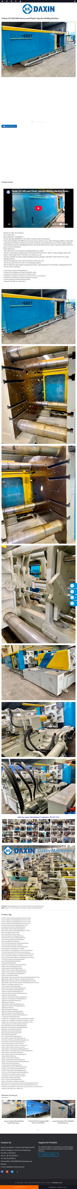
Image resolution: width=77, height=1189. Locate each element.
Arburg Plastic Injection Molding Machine (14, 927)
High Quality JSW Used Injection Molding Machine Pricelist (19, 981)
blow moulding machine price (10, 932)
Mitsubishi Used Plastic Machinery (11, 1031)
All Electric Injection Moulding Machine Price (15, 925)
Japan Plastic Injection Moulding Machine (14, 988)
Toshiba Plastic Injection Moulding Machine (14, 1067)
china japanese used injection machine (13, 948)
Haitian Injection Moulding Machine (12, 968)
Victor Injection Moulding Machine (12, 1079)
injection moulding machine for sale (12, 984)
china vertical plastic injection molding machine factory (18, 957)
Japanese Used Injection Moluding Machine (14, 997)
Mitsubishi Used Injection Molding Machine (14, 1025)
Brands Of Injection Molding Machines (13, 936)
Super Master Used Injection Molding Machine (15, 1049)
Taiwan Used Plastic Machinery (11, 1063)
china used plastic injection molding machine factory (17, 956)
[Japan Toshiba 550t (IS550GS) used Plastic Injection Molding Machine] (14, 1109)
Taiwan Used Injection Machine (11, 1058)
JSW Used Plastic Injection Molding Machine (14, 1015)
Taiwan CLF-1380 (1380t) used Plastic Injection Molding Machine (23, 908)
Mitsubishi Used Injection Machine (12, 1029)
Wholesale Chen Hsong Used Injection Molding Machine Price (20, 1085)
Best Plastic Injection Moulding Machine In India (16, 930)
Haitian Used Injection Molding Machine (13, 973)
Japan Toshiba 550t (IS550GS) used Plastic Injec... (14, 1122)
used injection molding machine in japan (14, 1074)
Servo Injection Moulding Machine (12, 1036)
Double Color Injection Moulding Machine (14, 965)
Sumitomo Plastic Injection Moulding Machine (15, 1040)
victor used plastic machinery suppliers (13, 1081)
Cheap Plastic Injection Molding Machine (13, 938)
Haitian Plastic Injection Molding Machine (14, 970)
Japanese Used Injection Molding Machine (14, 999)
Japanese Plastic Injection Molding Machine (14, 993)
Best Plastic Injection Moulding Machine (13, 929)
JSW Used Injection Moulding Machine (13, 1013)
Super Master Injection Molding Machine (13, 1042)
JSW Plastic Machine (7, 1008)
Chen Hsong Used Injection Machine (12, 945)
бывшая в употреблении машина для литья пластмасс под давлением (22, 1086)
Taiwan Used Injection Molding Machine (13, 1060)
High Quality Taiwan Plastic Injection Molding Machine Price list (20, 982)
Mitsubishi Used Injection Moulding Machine (14, 1027)
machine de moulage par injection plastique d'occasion (18, 1018)
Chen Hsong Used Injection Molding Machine (15, 947)
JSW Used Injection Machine (10, 1009)
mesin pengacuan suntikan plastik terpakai (14, 1024)
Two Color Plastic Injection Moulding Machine (15, 1072)
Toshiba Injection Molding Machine (12, 1065)
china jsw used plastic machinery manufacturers (16, 952)
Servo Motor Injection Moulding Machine (13, 1038)
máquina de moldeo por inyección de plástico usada (17, 1022)
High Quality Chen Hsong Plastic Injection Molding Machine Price (21, 977)
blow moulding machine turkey (11, 934)
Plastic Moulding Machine (9, 1034)
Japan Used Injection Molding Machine (13, 990)
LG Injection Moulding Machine (11, 1017)
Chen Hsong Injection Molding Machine (13, 939)
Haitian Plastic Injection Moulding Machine (14, 972)
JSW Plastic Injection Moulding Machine (13, 1006)
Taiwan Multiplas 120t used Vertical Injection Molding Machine (25, 906)
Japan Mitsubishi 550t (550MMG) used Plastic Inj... (63, 1122)
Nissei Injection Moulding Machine (12, 1033)
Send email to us (10, 126)
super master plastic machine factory (13, 1043)
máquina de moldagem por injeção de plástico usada (17, 1020)
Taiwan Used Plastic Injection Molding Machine (15, 1061)
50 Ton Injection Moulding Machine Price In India (16, 923)
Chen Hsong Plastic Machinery (10, 941)
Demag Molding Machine (9, 963)
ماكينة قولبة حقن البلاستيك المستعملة (12, 1088)
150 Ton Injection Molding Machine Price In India (16, 920)
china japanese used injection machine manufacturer (17, 950)
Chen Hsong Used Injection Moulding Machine (15, 943)
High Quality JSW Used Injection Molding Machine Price (18, 979)
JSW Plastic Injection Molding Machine (13, 1004)
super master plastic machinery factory (13, 1047)
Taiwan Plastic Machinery (9, 1056)
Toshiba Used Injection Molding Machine (13, 1068)
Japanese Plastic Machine (9, 995)
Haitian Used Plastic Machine (10, 975)
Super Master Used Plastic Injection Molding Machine (17, 1051)
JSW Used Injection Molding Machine (12, 1011)
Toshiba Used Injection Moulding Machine (14, 1070)
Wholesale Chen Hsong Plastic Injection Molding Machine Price (20, 1083)
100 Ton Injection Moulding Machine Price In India (16, 918)
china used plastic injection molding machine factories (18, 954)
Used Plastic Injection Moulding (11, 1077)
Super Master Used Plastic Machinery (12, 1052)
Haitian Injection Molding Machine (12, 966)
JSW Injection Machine (8, 1002)
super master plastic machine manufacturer (15, 1045)
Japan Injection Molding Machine (11, 986)
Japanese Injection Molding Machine (12, 991)
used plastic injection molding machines (13, 1076)
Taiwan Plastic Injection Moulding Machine (14, 1054)
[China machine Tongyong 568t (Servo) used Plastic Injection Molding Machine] (38, 1109)
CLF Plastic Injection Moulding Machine (13, 959)
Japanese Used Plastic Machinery (11, 1000)
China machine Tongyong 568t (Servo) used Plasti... (38, 1122)
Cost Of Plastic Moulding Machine (11, 961)
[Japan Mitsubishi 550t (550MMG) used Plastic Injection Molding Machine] (63, 1109)
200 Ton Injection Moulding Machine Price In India (16, 921)
